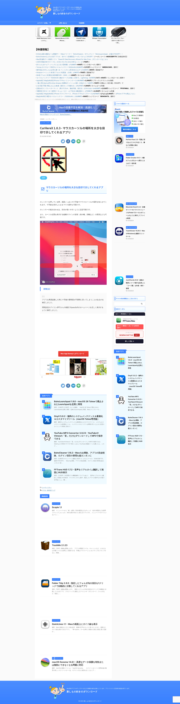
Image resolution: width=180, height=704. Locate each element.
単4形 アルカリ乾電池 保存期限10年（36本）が (53, 75)
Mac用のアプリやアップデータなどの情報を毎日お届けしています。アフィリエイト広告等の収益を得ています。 (99, 688)
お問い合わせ (63, 23)
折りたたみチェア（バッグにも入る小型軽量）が (56, 65)
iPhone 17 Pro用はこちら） (126, 94)
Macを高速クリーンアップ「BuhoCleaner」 (55, 114)
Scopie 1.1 (57, 507)
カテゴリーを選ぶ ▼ (44, 23)
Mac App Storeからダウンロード (72, 354)
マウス (44, 490)
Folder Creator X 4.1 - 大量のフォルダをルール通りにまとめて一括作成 (135, 160)
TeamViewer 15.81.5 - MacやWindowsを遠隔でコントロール (135, 233)
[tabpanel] (44, 36)
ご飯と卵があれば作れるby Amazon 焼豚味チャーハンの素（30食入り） (64, 83)
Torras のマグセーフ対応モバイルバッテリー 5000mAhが (59, 67)
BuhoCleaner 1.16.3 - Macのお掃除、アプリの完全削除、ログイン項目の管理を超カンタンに (135, 423)
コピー (137, 335)
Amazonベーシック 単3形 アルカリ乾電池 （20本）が (57, 72)
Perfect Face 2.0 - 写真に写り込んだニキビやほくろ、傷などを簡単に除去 (135, 142)
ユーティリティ (46, 487)
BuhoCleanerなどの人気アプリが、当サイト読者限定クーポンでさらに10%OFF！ (65, 57)
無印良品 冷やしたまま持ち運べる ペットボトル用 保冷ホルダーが (62, 70)
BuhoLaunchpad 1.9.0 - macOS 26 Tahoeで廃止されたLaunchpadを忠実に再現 (135, 362)
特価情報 (81, 23)
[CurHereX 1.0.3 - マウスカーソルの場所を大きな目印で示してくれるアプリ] (73, 141)
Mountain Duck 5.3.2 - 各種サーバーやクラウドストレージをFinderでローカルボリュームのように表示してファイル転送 (135, 212)
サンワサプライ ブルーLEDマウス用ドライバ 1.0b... (117, 41)
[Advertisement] (73, 331)
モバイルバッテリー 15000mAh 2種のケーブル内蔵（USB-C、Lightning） (65, 78)
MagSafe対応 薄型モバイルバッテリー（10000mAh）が (59, 96)
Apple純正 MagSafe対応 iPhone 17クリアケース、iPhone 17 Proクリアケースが (67, 94)
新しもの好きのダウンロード (66, 13)
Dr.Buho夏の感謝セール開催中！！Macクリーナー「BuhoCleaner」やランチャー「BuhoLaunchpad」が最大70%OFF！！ (79, 54)
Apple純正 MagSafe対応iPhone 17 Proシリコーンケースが (60, 80)
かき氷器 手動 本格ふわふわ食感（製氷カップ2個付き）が (59, 86)
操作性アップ (51, 490)
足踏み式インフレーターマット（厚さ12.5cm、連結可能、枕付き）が (68, 88)
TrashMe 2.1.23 (59, 545)
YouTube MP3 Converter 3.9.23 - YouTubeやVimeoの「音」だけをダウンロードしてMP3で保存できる (78, 436)
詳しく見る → (129, 341)
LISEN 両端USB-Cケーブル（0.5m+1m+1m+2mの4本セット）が (59, 62)
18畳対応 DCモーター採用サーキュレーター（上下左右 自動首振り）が (64, 91)
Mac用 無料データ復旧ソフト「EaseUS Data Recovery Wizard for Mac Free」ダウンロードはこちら (72, 59)
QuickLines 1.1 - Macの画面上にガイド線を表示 (75, 624)
